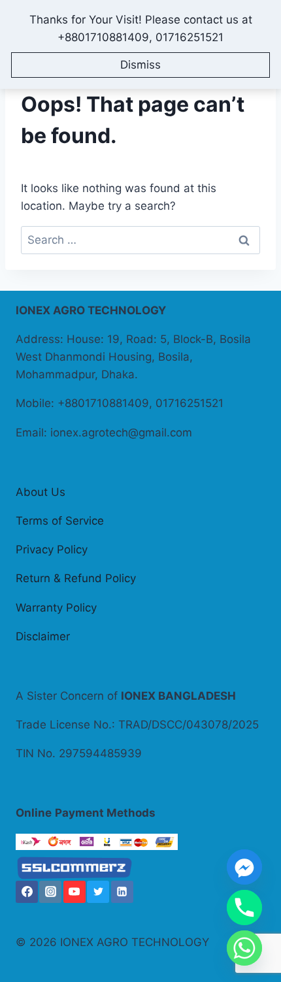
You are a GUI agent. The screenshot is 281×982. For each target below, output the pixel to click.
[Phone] (244, 907)
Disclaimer (43, 636)
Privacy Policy (52, 549)
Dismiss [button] (140, 64)
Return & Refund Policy (76, 578)
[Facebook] (27, 892)
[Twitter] (98, 892)
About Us (40, 492)
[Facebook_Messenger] (244, 867)
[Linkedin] (122, 892)
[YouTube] (74, 892)
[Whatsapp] (244, 948)
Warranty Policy (56, 607)
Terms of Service (60, 520)
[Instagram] (50, 892)
